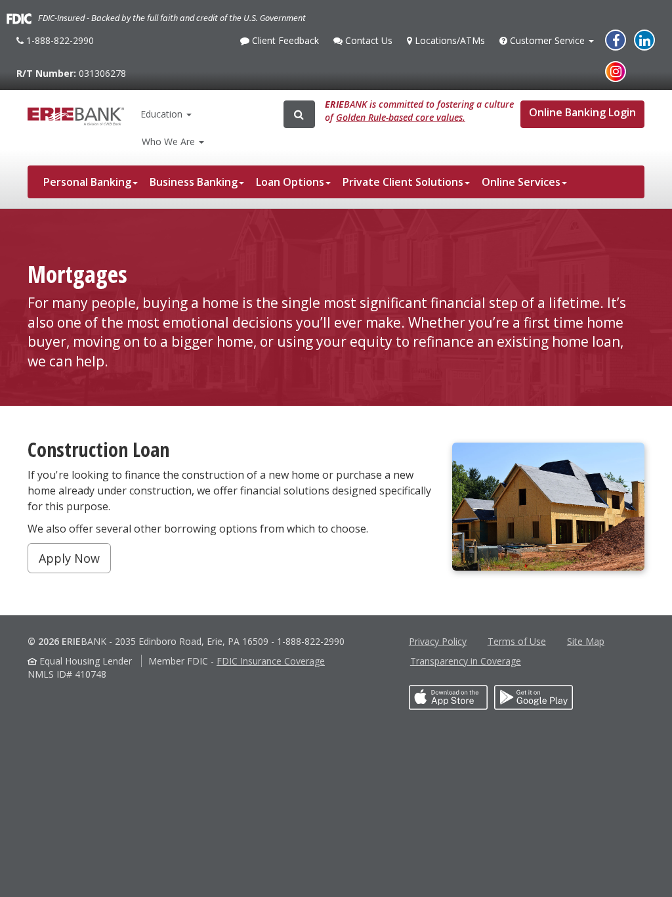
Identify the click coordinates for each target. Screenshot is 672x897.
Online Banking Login (582, 112)
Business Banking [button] (194, 182)
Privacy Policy (438, 641)
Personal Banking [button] (87, 182)
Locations (448, 40)
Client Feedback (284, 44)
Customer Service (547, 44)
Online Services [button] (521, 182)
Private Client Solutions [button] (403, 182)
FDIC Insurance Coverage (271, 661)
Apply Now (69, 558)
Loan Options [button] (290, 182)
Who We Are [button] (170, 141)
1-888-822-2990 (58, 45)
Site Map (585, 641)
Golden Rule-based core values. (400, 117)
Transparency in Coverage (465, 661)
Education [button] (161, 114)
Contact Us (367, 44)
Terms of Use (517, 641)
